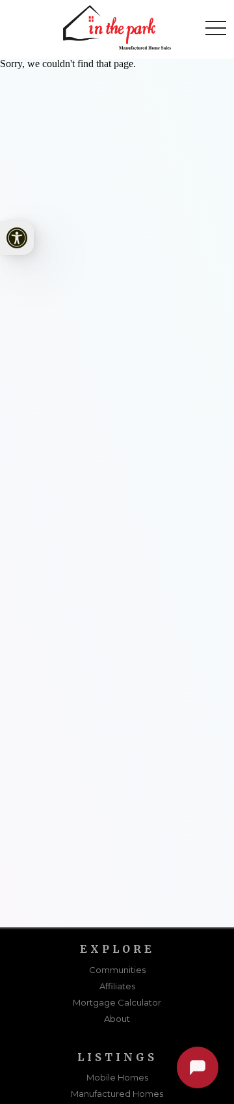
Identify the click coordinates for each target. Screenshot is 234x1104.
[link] (17, 238)
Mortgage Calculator (117, 1002)
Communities (117, 970)
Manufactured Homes (117, 1093)
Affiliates (117, 986)
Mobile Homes (117, 1077)
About (117, 1018)
